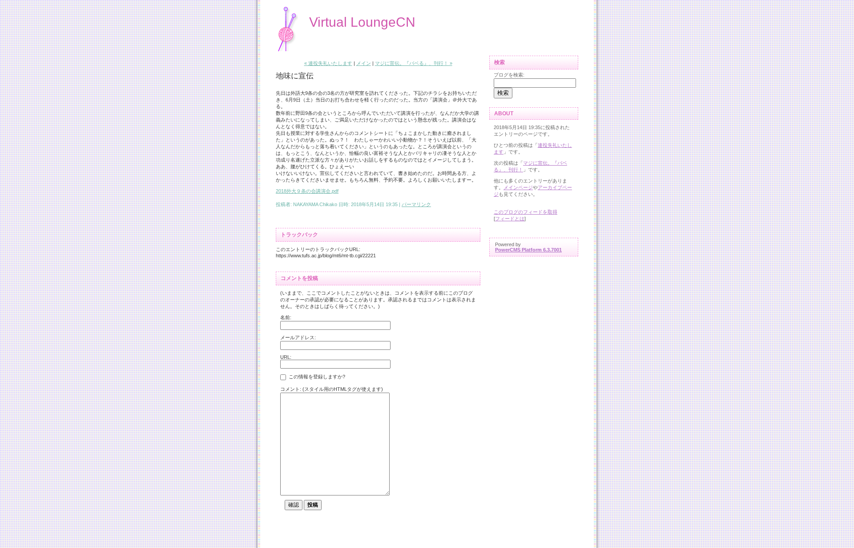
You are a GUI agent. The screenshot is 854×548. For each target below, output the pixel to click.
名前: (285, 317)
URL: (285, 357)
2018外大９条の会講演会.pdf (307, 191)
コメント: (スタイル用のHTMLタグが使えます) (331, 389)
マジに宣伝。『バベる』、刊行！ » (413, 63)
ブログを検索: (509, 74)
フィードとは (509, 218)
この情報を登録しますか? (316, 377)
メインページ (518, 187)
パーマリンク (416, 204)
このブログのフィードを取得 (525, 212)
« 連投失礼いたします (328, 63)
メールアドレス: (298, 337)
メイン (363, 63)
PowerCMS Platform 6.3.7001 (528, 249)
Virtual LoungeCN (362, 22)
